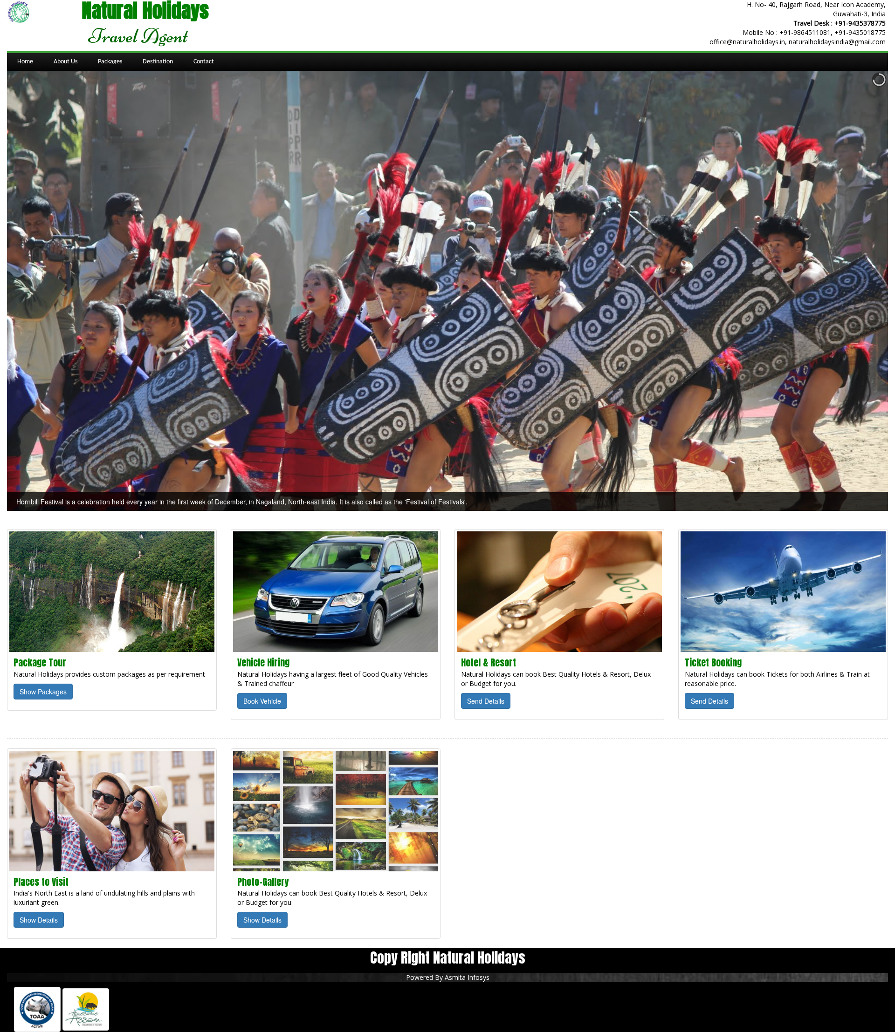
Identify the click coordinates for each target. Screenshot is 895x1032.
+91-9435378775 (860, 23)
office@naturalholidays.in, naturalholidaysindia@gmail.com (797, 41)
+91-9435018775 (860, 32)
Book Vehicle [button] (262, 701)
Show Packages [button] (43, 691)
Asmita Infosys (467, 977)
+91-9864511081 (805, 32)
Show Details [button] (39, 919)
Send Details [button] (485, 701)
